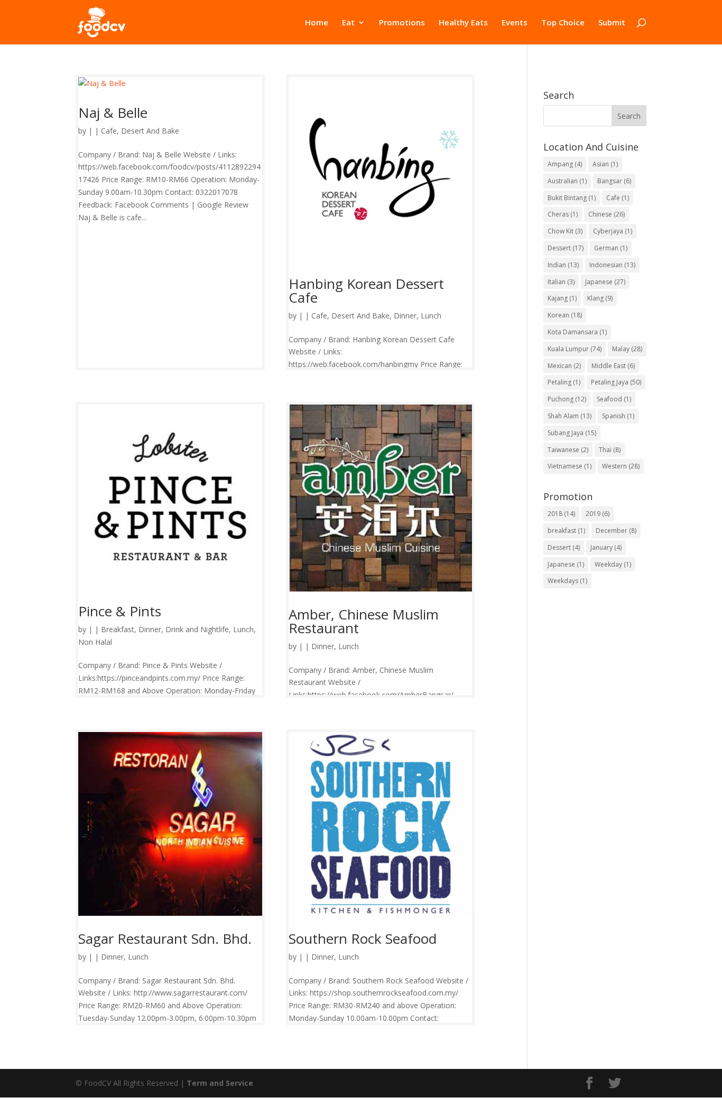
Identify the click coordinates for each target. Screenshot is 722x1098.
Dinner (405, 316)
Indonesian (612, 264)
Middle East (613, 365)
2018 (561, 513)
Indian (563, 264)
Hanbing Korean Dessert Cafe (366, 290)
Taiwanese (568, 449)
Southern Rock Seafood (363, 938)
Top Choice (563, 22)
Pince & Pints (119, 611)
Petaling (564, 382)
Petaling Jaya (616, 382)
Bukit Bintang (572, 197)
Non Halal (95, 642)
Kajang (562, 298)
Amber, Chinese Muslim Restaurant (364, 621)
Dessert (566, 247)
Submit (611, 22)
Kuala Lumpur (574, 348)
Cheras (563, 214)
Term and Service (220, 1083)
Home (316, 22)
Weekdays (567, 580)
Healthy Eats (463, 22)
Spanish (618, 415)
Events (514, 22)
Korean (565, 315)
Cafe (109, 131)
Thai (610, 449)
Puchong (567, 399)
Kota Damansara (577, 331)
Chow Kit (565, 231)
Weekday (613, 564)
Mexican (564, 365)
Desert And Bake (150, 131)
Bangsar (614, 180)
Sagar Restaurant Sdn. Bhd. (165, 938)
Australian (567, 180)
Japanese (605, 281)
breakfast (566, 530)
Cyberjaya (612, 231)
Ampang (565, 163)
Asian (605, 163)
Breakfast (117, 629)
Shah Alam (569, 415)
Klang (600, 298)
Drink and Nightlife (197, 629)
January (606, 547)
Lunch (431, 316)
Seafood (614, 399)
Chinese (606, 214)
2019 (597, 513)
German (610, 247)
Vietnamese (569, 466)
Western (621, 466)
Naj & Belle (112, 112)
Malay (627, 348)
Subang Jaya (572, 432)
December (616, 530)
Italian (561, 281)
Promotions (402, 22)
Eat (348, 22)
